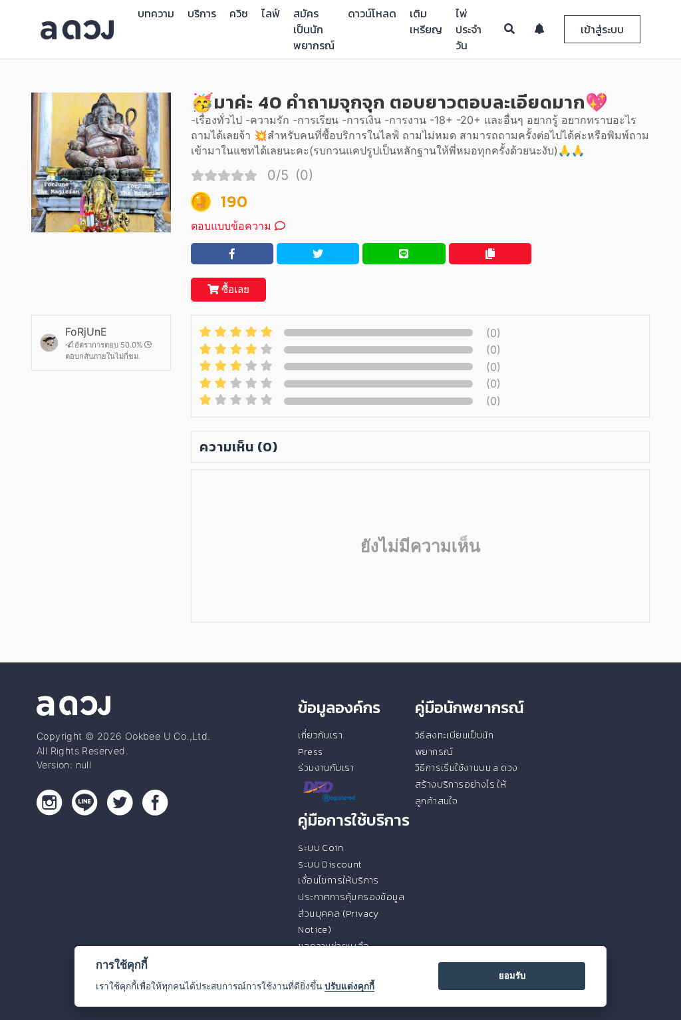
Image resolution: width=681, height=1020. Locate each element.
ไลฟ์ (270, 13)
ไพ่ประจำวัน (468, 29)
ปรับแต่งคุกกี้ (349, 986)
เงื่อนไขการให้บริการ (338, 880)
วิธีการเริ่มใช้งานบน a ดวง (466, 767)
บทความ (156, 13)
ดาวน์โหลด (372, 13)
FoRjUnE (86, 331)
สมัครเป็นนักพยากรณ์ (314, 29)
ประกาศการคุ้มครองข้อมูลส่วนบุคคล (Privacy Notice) (351, 913)
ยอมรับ (512, 975)
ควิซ (238, 13)
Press (310, 751)
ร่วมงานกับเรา (326, 767)
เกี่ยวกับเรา (320, 735)
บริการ (202, 13)
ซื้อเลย (234, 289)
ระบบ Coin (320, 847)
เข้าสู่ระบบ (602, 29)
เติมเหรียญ (426, 21)
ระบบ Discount (330, 864)
